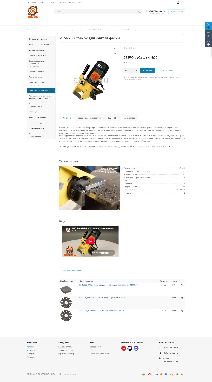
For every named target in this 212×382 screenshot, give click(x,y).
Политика (31, 357)
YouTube (123, 348)
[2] (127, 48)
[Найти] (139, 11)
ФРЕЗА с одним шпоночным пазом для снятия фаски (101, 310)
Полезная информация (99, 353)
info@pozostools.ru (170, 353)
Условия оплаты (65, 347)
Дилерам (30, 353)
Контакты (31, 350)
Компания (32, 342)
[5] (134, 48)
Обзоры (93, 350)
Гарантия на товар (66, 353)
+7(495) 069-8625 (157, 11)
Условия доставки (65, 350)
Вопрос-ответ (95, 347)
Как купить (63, 342)
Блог (92, 342)
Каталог (30, 347)
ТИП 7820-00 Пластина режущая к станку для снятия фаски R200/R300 (108, 285)
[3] (129, 48)
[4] (132, 48)
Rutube (129, 348)
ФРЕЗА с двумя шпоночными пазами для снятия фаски (102, 298)
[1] (125, 48)
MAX (136, 348)
